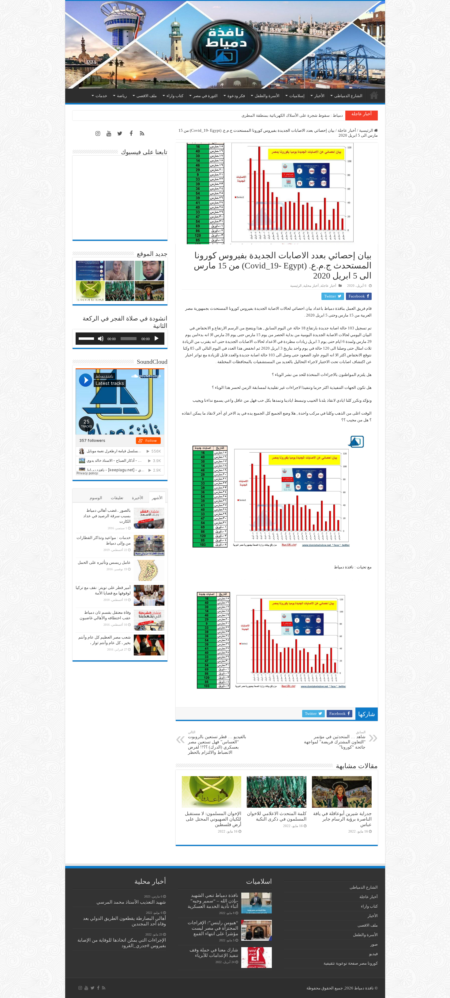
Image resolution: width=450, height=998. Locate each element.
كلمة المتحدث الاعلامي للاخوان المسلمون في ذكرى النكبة (295, 115)
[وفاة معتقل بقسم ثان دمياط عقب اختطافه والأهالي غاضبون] (149, 620)
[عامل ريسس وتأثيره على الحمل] (149, 570)
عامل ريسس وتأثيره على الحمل (104, 562)
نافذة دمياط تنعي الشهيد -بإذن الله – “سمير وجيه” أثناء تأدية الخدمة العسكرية (213, 901)
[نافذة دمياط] (225, 45)
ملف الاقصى (147, 95)
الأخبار (319, 95)
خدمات (101, 95)
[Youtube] (109, 134)
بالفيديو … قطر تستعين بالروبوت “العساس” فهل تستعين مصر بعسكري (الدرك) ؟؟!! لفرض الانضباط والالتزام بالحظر (217, 742)
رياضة (122, 95)
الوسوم (96, 497)
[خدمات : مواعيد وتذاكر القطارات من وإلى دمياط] (149, 545)
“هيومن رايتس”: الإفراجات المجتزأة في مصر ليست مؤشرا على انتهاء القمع (213, 928)
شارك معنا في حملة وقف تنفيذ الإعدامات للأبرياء (213, 952)
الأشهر (157, 497)
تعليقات (117, 497)
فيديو (373, 953)
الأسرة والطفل (267, 95)
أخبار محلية (311, 285)
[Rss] (142, 134)
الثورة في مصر (205, 95)
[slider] (87, 337)
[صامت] (101, 339)
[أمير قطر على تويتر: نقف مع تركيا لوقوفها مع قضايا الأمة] (149, 595)
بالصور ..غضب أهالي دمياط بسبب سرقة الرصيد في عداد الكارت (107, 516)
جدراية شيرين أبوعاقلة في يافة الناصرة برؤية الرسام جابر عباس (342, 819)
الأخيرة (137, 497)
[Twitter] (120, 134)
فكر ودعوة (236, 95)
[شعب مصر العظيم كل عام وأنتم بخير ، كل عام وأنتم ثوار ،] (149, 645)
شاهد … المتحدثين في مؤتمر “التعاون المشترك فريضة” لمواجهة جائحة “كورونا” (335, 739)
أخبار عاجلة (347, 130)
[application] (120, 338)
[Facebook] (131, 134)
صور (374, 944)
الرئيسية (374, 95)
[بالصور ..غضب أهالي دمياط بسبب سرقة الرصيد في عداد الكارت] (149, 518)
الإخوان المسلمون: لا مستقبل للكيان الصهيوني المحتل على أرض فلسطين (213, 819)
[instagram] (98, 134)
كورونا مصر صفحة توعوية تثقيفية (351, 963)
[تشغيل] (156, 339)
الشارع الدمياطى (348, 95)
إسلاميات (297, 95)
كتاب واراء (175, 95)
